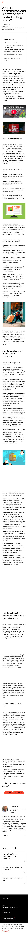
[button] (25, 2)
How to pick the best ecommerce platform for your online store (14, 50)
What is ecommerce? (11, 42)
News (7, 28)
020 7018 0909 (6, 912)
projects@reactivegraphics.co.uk (11, 907)
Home (3, 28)
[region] (14, 928)
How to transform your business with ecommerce (13, 46)
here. (19, 667)
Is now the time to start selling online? (13, 55)
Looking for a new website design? (12, 59)
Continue (5, 931)
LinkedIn (13, 812)
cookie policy (20, 928)
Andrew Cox (5, 26)
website (16, 82)
